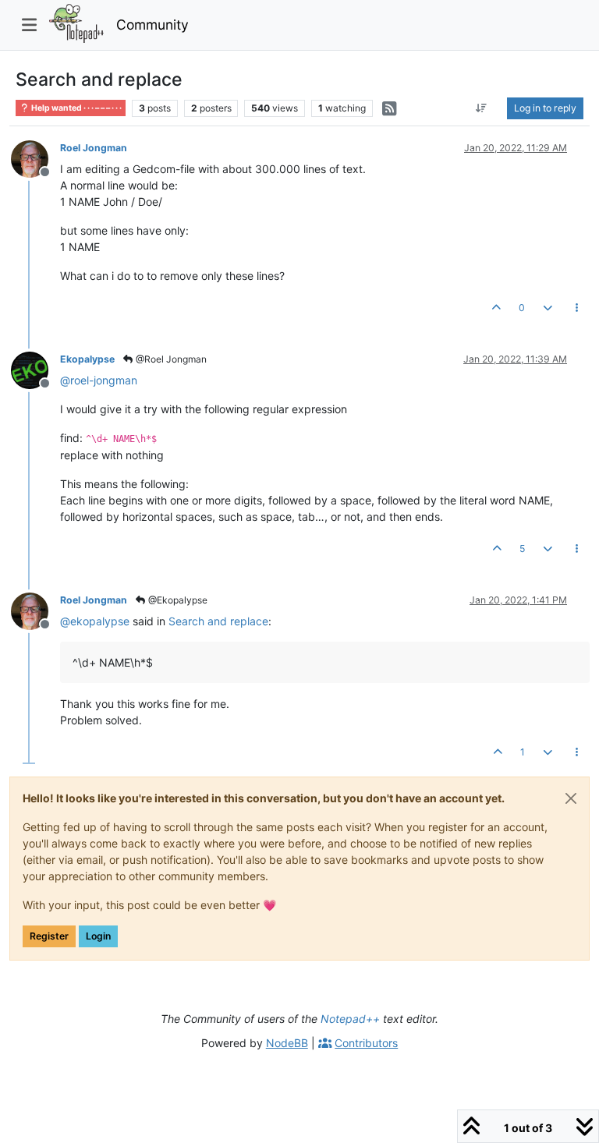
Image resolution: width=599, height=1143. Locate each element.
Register (49, 936)
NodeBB (287, 1042)
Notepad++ (350, 1018)
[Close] (571, 798)
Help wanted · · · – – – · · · (76, 108)
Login (98, 936)
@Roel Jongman (170, 359)
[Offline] (35, 158)
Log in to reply (545, 108)
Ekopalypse (87, 359)
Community (152, 24)
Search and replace (218, 621)
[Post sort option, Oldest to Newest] (481, 108)
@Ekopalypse (176, 600)
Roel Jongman (93, 148)
